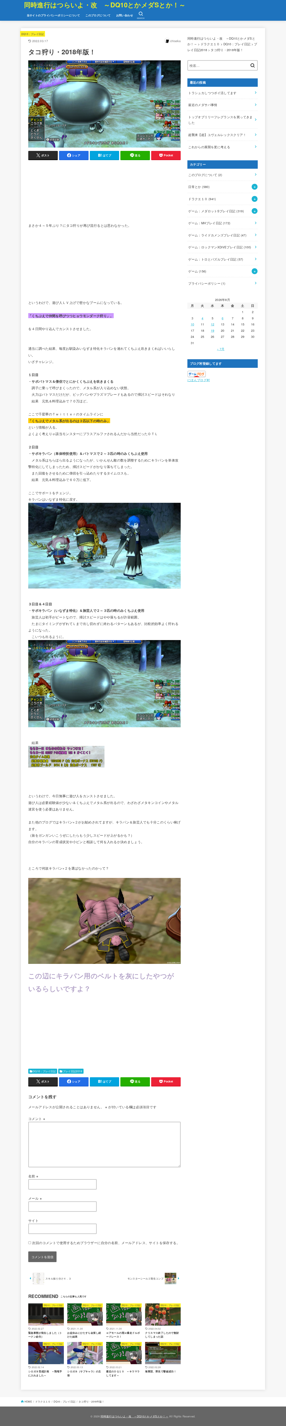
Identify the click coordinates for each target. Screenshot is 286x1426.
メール (35, 1198)
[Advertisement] (104, 193)
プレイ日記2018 (72, 1071)
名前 (33, 1175)
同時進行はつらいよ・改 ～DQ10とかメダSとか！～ (105, 4)
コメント (36, 1118)
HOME (28, 1401)
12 (212, 324)
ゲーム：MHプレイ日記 (209, 223)
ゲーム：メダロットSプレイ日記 (216, 211)
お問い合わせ (124, 15)
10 (192, 324)
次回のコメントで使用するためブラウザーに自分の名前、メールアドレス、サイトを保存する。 (106, 1242)
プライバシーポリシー (206, 283)
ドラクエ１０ (202, 199)
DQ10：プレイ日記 (32, 34)
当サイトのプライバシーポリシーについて (53, 15)
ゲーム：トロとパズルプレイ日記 (215, 259)
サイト (33, 1220)
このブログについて (98, 15)
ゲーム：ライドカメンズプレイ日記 (217, 235)
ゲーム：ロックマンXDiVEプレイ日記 (219, 247)
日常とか (199, 186)
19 (212, 330)
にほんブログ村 (198, 380)
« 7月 (220, 349)
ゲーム (197, 271)
